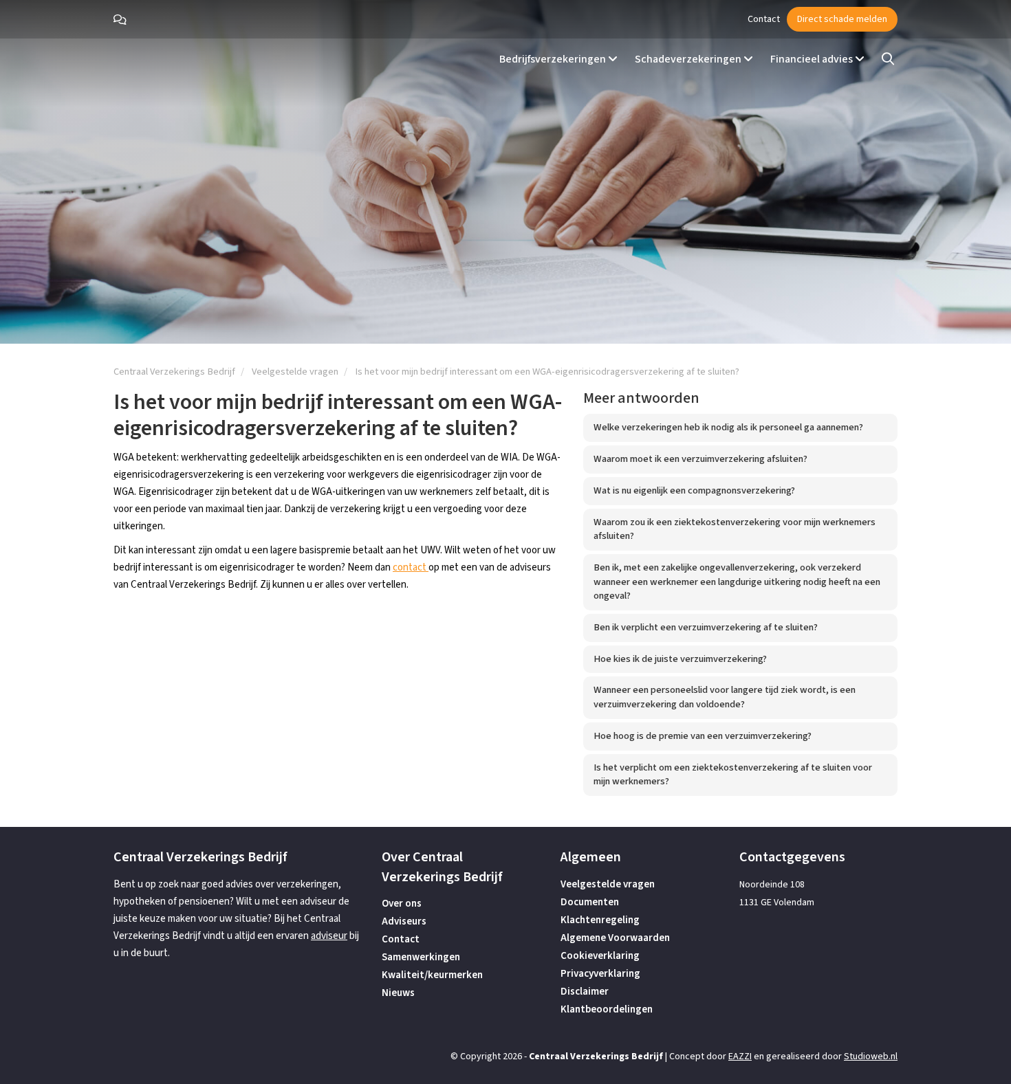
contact (410, 567)
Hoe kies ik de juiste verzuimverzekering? (680, 659)
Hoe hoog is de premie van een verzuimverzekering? (703, 736)
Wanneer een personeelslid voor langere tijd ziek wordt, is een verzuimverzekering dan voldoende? (725, 697)
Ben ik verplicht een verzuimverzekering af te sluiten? (706, 627)
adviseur (329, 936)
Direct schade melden (842, 19)
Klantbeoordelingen (607, 1009)
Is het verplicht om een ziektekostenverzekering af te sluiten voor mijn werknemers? (733, 774)
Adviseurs (404, 921)
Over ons (402, 903)
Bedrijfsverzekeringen (553, 59)
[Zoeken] (888, 59)
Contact (764, 19)
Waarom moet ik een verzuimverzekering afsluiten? (700, 459)
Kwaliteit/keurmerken (432, 975)
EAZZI (740, 1056)
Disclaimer (585, 991)
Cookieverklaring (600, 956)
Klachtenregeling (600, 920)
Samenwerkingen (421, 957)
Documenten (590, 902)
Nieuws (398, 993)
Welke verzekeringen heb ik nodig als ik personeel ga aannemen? (728, 427)
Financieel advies (812, 59)
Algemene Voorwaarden (615, 938)
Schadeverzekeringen (689, 59)
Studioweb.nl (871, 1056)
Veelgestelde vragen (608, 884)
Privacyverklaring (600, 973)
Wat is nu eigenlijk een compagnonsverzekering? (694, 490)
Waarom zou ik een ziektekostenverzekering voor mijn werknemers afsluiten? (735, 529)
